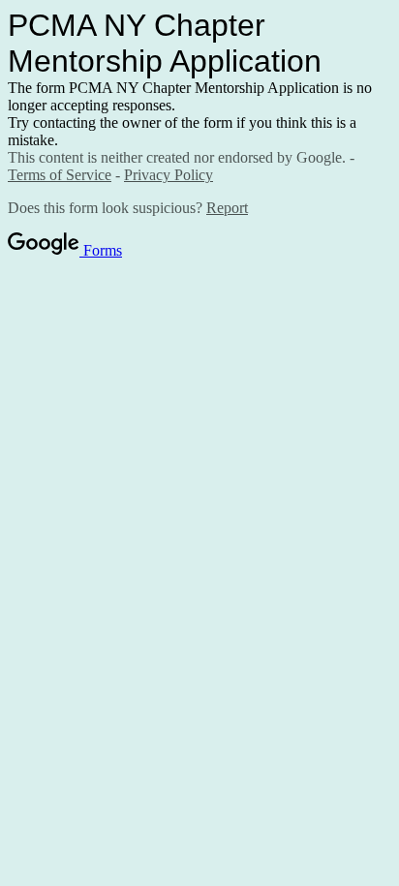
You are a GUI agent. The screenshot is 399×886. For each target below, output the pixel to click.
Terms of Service (59, 175)
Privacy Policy (168, 175)
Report (227, 207)
